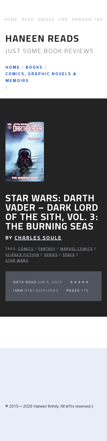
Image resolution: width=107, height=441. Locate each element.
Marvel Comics (76, 248)
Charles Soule (38, 237)
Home (11, 19)
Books (34, 67)
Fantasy (47, 248)
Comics (26, 248)
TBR (63, 19)
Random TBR (87, 19)
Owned (46, 19)
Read (28, 19)
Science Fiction (22, 254)
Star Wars (17, 260)
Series (51, 254)
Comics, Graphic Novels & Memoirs (41, 77)
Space (69, 254)
